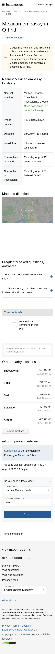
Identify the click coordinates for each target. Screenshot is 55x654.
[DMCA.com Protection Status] (9, 643)
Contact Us (30, 629)
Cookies (26, 625)
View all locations (15, 431)
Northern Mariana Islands (35, 11)
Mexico (17, 11)
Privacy (6, 625)
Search (27, 514)
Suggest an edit (13, 450)
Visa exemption (10, 570)
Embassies (6, 11)
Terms (16, 625)
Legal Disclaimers (12, 629)
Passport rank (10, 580)
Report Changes (45, 4)
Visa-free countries (12, 575)
